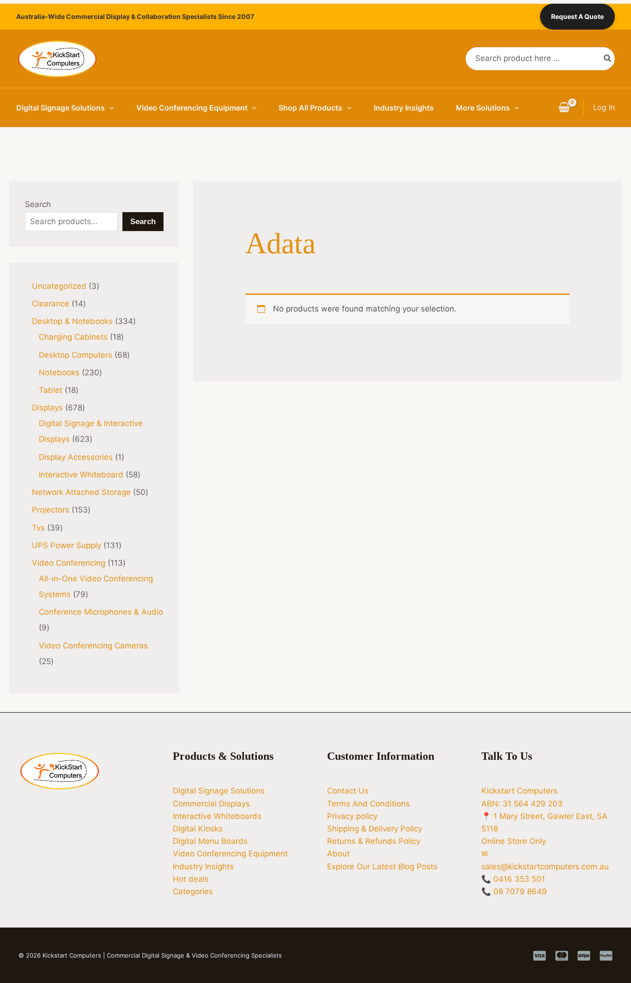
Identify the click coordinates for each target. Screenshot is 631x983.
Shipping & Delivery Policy (374, 828)
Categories (193, 891)
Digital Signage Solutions (60, 107)
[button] (109, 108)
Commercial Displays (211, 803)
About (338, 853)
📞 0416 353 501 (513, 879)
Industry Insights (404, 107)
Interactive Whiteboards (217, 816)
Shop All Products (310, 107)
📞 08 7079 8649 (514, 891)
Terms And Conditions (368, 803)
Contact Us (348, 790)
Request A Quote (577, 16)
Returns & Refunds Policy (373, 841)
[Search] (608, 59)
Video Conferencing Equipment (192, 107)
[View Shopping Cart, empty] (564, 107)
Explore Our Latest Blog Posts (382, 866)
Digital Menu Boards (210, 841)
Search (38, 204)
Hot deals (191, 879)
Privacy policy (352, 816)
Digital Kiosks (198, 828)
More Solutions (483, 107)
